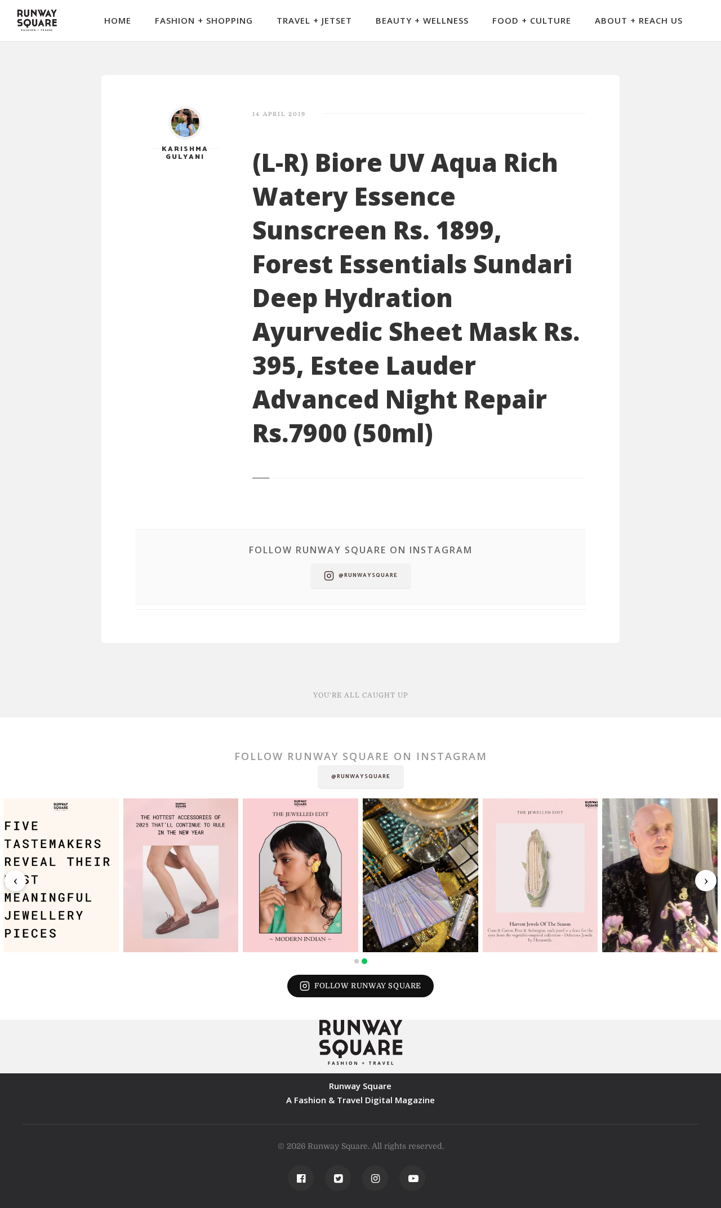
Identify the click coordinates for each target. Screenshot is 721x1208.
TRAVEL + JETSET (314, 20)
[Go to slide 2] (364, 961)
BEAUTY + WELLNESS (422, 20)
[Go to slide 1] (356, 961)
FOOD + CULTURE (531, 20)
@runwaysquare (368, 575)
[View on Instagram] (61, 875)
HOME (117, 20)
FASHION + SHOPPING (204, 20)
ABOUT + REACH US (639, 20)
